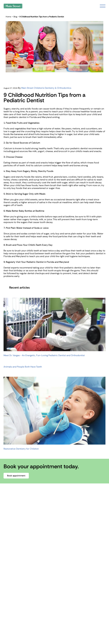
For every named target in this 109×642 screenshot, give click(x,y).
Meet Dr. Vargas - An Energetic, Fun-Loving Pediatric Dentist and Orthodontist (44, 355)
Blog (15, 16)
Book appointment (16, 475)
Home (8, 16)
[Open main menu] (102, 6)
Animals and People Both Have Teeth (23, 366)
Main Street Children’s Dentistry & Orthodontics (46, 87)
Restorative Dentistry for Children (21, 448)
